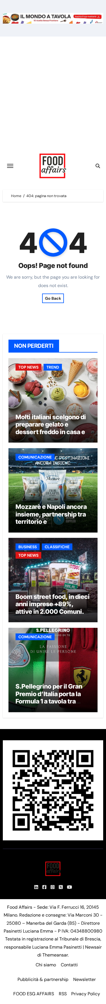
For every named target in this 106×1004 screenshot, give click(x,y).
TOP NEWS (28, 367)
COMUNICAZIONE (35, 457)
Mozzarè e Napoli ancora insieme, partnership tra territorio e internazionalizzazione (51, 518)
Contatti (69, 965)
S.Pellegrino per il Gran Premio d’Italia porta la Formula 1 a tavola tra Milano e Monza (49, 697)
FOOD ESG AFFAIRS (33, 994)
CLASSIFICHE (57, 546)
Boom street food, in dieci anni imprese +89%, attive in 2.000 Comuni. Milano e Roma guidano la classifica (53, 611)
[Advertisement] (53, 92)
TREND (52, 367)
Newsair (93, 947)
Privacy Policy (85, 994)
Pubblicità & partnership (43, 979)
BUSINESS (27, 546)
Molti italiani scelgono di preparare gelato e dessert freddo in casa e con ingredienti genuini (51, 428)
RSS (63, 994)
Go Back (53, 298)
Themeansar (55, 955)
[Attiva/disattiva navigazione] (10, 166)
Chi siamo (46, 965)
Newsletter (84, 979)
